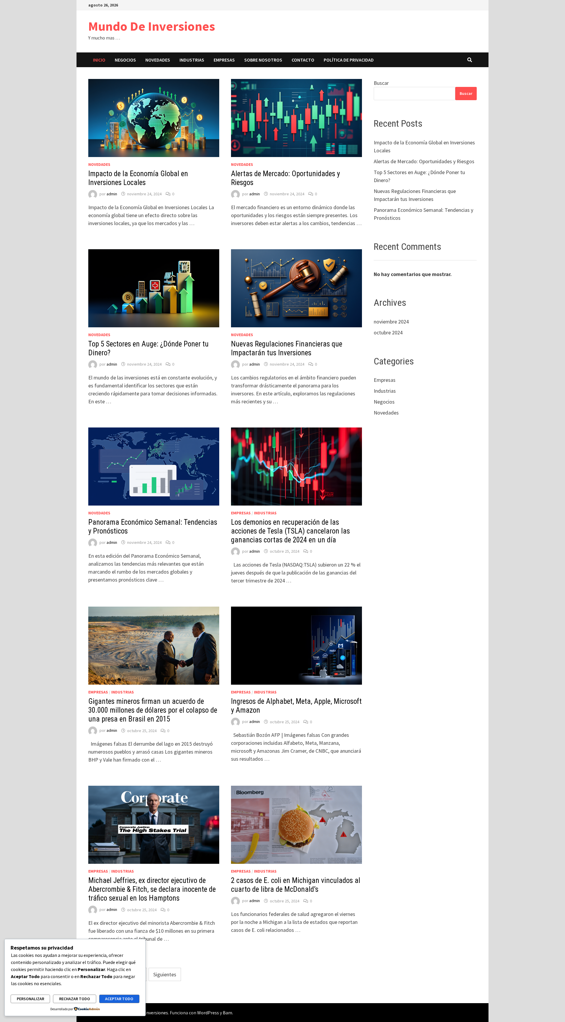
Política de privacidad (349, 60)
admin (112, 194)
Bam (227, 1013)
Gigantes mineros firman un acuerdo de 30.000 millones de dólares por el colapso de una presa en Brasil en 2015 (152, 710)
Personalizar (30, 998)
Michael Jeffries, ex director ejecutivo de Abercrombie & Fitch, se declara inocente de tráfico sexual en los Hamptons (152, 889)
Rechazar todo (74, 998)
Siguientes (164, 974)
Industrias (192, 60)
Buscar (381, 83)
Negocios (125, 60)
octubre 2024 (388, 332)
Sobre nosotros (263, 60)
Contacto (303, 60)
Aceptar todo (119, 998)
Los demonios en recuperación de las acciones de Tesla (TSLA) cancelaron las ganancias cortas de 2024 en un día (290, 531)
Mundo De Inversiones (151, 26)
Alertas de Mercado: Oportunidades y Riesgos (424, 161)
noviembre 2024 (391, 321)
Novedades (157, 60)
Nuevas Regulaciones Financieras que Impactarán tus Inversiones (286, 348)
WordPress (208, 1013)
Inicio (99, 60)
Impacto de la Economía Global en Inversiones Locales (138, 178)
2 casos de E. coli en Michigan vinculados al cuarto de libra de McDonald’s (295, 885)
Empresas (224, 60)
